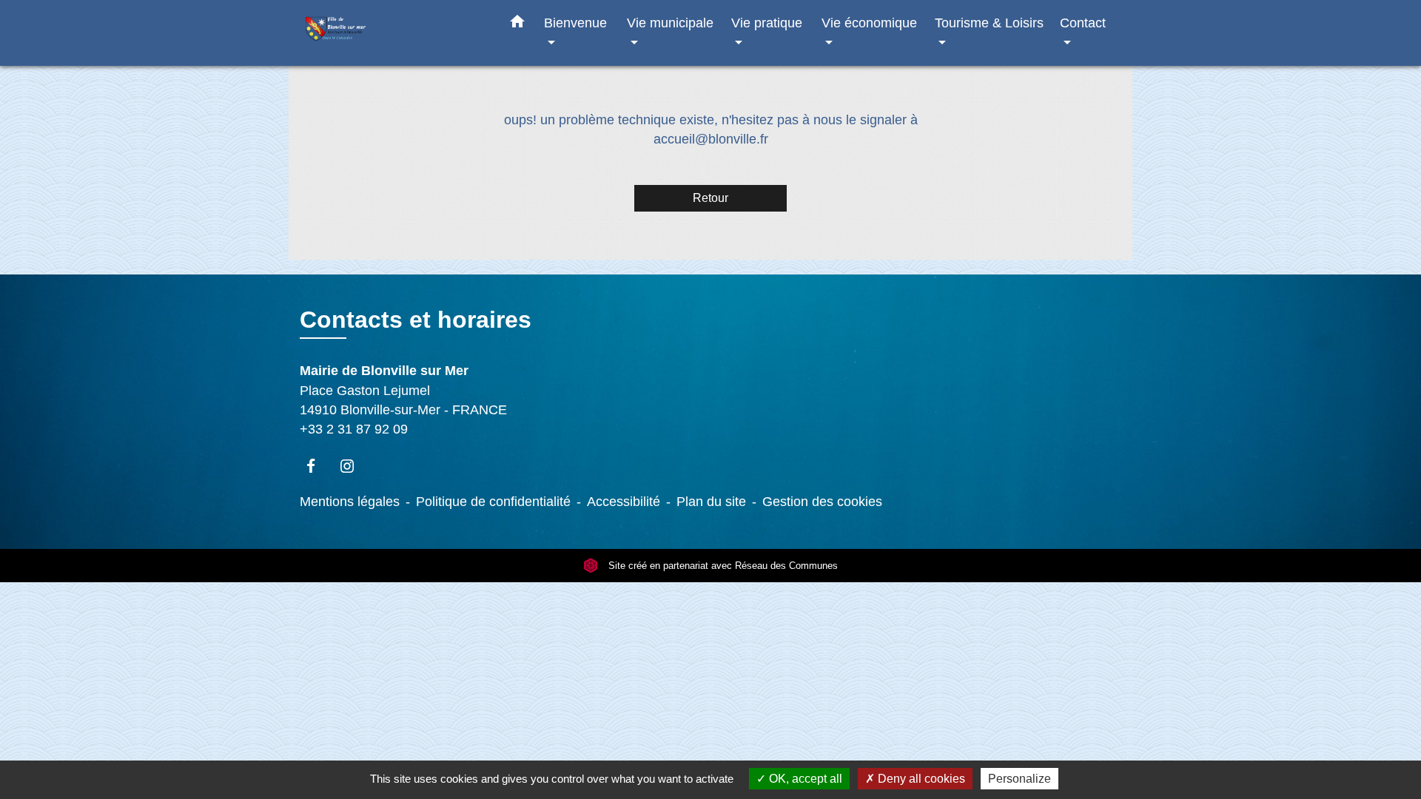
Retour (710, 198)
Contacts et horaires (415, 319)
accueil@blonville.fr (711, 139)
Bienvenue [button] (575, 22)
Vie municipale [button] (670, 22)
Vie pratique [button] (766, 22)
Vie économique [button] (869, 22)
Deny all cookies (920, 778)
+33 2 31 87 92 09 (354, 429)
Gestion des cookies (822, 501)
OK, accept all (804, 778)
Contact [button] (1083, 22)
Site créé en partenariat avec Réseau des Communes (721, 565)
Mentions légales (350, 501)
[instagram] (354, 465)
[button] (517, 24)
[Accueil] (392, 33)
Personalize (1019, 778)
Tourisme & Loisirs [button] (989, 22)
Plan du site (711, 501)
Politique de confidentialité (493, 501)
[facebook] (318, 465)
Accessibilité (623, 501)
